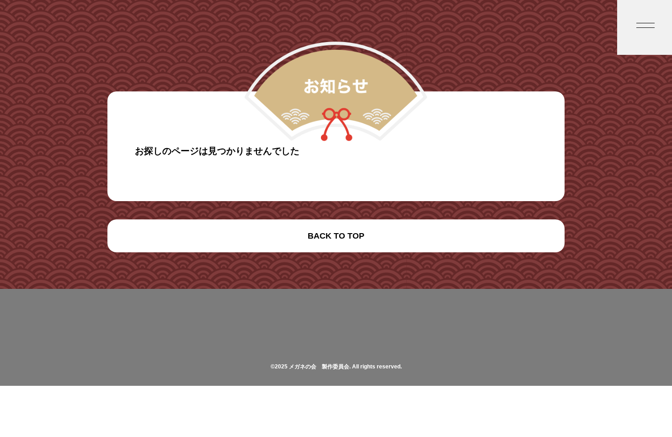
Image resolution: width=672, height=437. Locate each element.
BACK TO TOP (336, 235)
